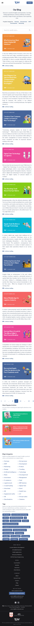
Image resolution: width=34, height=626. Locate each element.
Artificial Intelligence (10, 472)
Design (6, 469)
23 (29, 401)
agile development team (16, 517)
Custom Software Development (17, 547)
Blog (17, 583)
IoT (20, 494)
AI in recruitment (15, 536)
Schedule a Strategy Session (17, 593)
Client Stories (17, 569)
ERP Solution (23, 483)
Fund (20, 480)
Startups (17, 21)
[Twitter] (18, 602)
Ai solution (6, 539)
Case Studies (17, 562)
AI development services (20, 530)
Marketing (21, 23)
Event (20, 488)
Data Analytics (8, 499)
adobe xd (5, 517)
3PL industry (6, 514)
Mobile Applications (17, 552)
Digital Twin (22, 485)
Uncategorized (23, 474)
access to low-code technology (19, 514)
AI (25, 517)
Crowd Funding (8, 485)
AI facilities (6, 536)
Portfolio (17, 565)
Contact (17, 585)
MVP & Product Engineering (17, 557)
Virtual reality (23, 496)
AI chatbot (25, 520)
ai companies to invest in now (10, 524)
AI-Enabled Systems (17, 549)
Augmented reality (9, 494)
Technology (22, 472)
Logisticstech (8, 483)
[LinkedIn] (15, 602)
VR (5, 496)
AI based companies (15, 520)
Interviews (7, 488)
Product (21, 466)
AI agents (5, 520)
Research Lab (17, 578)
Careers (17, 580)
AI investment (25, 536)
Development (13, 23)
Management (23, 477)
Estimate (30, 2)
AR (5, 491)
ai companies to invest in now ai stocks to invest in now (16, 527)
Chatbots (22, 499)
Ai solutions (14, 539)
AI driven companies (8, 533)
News (5, 474)
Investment (7, 477)
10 (20, 401)
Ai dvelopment (19, 533)
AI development (7, 530)
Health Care (22, 491)
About (17, 575)
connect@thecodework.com (17, 596)
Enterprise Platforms (17, 554)
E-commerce (7, 480)
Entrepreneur (23, 21)
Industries (17, 567)
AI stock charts (23, 539)
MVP (29, 21)
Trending (21, 469)
